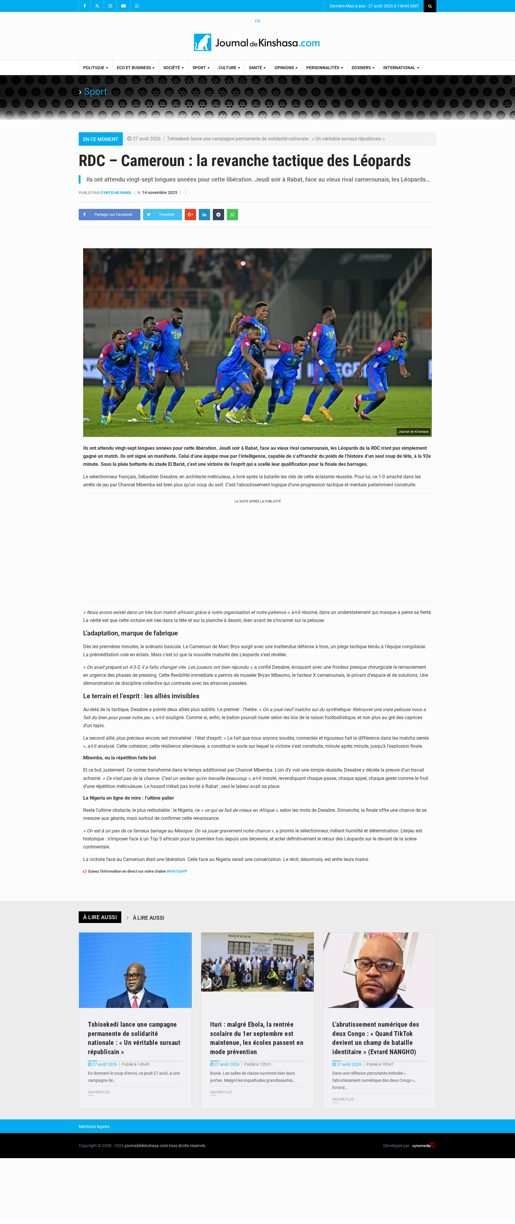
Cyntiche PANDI (116, 192)
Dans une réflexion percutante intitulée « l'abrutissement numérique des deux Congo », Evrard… (373, 1080)
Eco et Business (134, 67)
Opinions (284, 67)
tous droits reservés (187, 1145)
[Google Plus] (190, 214)
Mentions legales (94, 1126)
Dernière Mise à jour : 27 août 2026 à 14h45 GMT (374, 6)
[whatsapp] (232, 214)
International (399, 67)
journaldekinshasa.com (146, 1145)
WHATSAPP (177, 871)
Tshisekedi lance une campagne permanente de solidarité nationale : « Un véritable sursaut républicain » (276, 139)
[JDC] (257, 42)
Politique (94, 67)
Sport (200, 67)
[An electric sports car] (135, 970)
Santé (256, 67)
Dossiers (362, 67)
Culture (227, 67)
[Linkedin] (204, 214)
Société (172, 67)
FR (257, 21)
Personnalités (323, 67)
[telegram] (218, 214)
